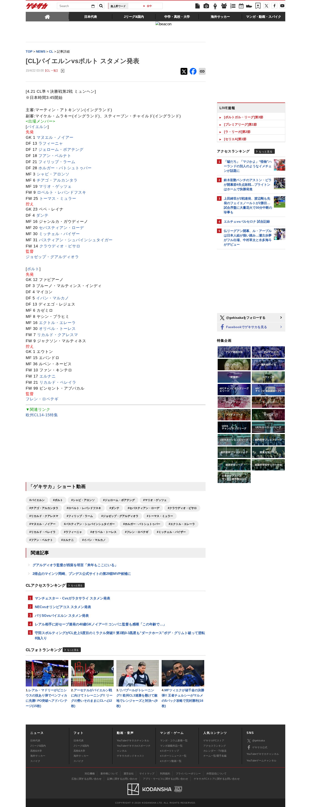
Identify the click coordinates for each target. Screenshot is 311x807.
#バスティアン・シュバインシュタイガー (89, 524)
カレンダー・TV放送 (215, 750)
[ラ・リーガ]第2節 (237, 132)
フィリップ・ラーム (56, 162)
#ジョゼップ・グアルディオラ (119, 516)
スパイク (35, 761)
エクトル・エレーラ (57, 323)
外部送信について (216, 773)
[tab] (47, 16)
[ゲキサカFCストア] (249, 6)
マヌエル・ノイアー (55, 137)
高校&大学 (36, 750)
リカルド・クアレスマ (57, 335)
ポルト (33, 269)
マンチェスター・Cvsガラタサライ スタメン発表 (72, 598)
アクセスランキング (214, 745)
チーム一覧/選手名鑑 (215, 755)
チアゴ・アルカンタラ (57, 180)
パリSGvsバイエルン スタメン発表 (62, 615)
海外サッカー (37, 755)
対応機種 (90, 773)
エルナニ (47, 376)
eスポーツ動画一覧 (170, 761)
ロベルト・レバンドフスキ (61, 192)
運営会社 (129, 773)
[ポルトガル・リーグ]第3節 (243, 117)
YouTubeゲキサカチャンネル (133, 740)
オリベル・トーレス (57, 328)
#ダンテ (114, 508)
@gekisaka (258, 740)
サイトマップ (146, 773)
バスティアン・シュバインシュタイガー (76, 240)
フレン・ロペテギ (42, 399)
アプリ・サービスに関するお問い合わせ (165, 778)
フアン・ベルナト (54, 156)
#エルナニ (67, 540)
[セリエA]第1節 (235, 139)
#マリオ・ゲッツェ (155, 500)
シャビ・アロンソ (53, 174)
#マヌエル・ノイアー (42, 524)
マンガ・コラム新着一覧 (174, 740)
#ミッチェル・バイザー (171, 532)
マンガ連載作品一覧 (171, 745)
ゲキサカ (37, 7)
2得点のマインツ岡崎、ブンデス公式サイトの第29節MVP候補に (82, 574)
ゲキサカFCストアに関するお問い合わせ (217, 778)
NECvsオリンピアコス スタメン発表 (63, 607)
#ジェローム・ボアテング (119, 500)
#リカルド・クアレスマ (43, 516)
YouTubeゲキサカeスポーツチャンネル (133, 748)
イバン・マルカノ (52, 298)
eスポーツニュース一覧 (173, 755)
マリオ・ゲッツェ (55, 186)
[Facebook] (274, 6)
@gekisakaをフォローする (245, 317)
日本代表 (35, 740)
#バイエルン (37, 500)
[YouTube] (282, 6)
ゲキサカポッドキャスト (130, 755)
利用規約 (165, 773)
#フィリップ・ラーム (80, 516)
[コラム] (215, 6)
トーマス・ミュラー (57, 198)
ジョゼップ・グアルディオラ (52, 257)
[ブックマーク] (258, 6)
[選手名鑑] (224, 6)
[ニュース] (197, 6)
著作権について (109, 773)
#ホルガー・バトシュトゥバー (141, 524)
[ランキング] (232, 6)
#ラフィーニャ (73, 532)
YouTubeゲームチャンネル (261, 760)
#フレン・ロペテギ (136, 532)
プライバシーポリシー (188, 773)
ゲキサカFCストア (213, 740)
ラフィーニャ (50, 143)
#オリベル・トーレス (103, 532)
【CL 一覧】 (51, 70)
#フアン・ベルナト (41, 540)
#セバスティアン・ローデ (143, 508)
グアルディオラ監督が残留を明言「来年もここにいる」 (75, 565)
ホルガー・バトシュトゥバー (65, 168)
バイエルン (37, 127)
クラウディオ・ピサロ (59, 246)
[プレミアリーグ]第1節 (240, 124)
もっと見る (76, 585)
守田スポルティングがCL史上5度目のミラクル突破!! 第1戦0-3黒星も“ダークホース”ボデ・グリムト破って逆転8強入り (120, 635)
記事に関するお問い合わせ (122, 778)
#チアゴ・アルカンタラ (43, 508)
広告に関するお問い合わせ (86, 778)
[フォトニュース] (206, 6)
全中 (147, 6)
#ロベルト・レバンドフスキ (84, 508)
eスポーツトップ (169, 750)
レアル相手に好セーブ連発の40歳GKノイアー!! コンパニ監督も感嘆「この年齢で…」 (100, 624)
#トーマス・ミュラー (160, 516)
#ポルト (58, 500)
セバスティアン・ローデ (61, 228)
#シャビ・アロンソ (83, 500)
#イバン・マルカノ (94, 540)
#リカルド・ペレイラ (42, 532)
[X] (266, 6)
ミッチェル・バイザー (59, 234)
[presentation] (47, 16)
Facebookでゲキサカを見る (246, 327)
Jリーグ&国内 (38, 745)
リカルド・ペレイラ (57, 382)
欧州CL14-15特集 (42, 415)
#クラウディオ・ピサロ (182, 508)
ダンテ (42, 215)
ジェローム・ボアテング (61, 149)
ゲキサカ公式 (259, 747)
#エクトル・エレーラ (182, 524)
